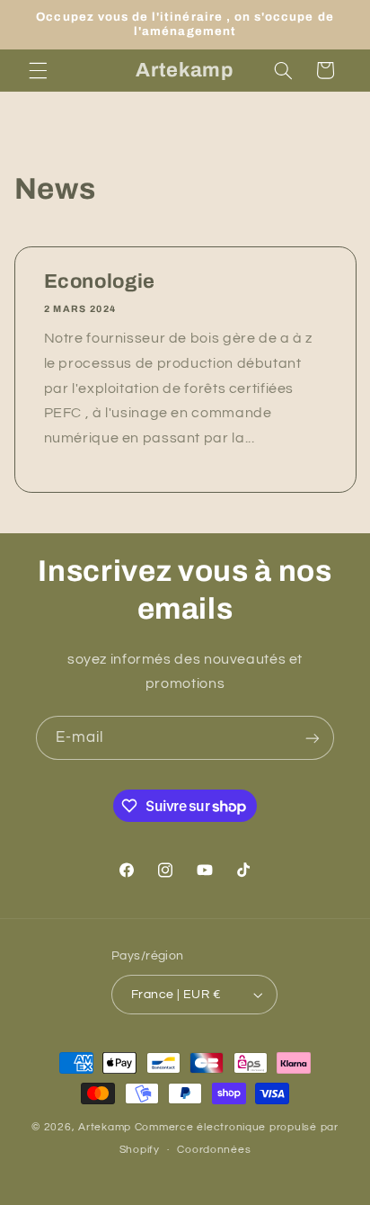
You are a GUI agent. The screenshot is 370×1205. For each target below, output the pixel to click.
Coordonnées (214, 1150)
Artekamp (106, 1127)
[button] (37, 70)
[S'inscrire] (312, 738)
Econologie (99, 281)
